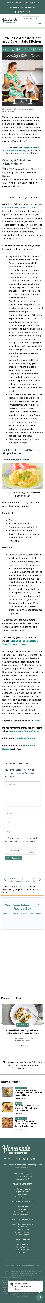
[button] (17, 1045)
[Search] (37, 19)
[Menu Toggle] (39, 23)
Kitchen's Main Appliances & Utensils (21, 149)
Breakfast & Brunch (21, 1088)
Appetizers (19, 1103)
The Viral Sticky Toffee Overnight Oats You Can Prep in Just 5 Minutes (28, 1092)
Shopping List (34, 2)
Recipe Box (9, 2)
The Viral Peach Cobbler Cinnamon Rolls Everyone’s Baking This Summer (27, 1123)
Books (23, 1065)
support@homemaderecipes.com (28, 1165)
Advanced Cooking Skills (25, 1062)
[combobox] (29, 19)
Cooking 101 (22, 1025)
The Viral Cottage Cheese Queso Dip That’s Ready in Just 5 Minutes (27, 1108)
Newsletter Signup (22, 2)
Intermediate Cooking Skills (22, 1068)
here (37, 720)
